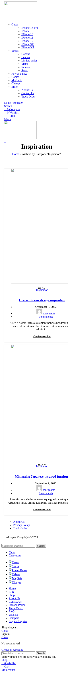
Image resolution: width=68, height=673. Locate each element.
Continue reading (42, 336)
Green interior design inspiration (42, 300)
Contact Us (27, 93)
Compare (14, 618)
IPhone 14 (27, 34)
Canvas (25, 53)
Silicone (26, 67)
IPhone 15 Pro (29, 27)
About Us (27, 90)
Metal (24, 63)
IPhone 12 (27, 40)
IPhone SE (27, 44)
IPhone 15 (27, 31)
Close (4, 630)
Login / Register (18, 621)
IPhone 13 (27, 37)
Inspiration (42, 289)
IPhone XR (27, 47)
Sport (24, 70)
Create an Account (12, 649)
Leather (25, 57)
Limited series (29, 60)
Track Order (28, 96)
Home (15, 154)
